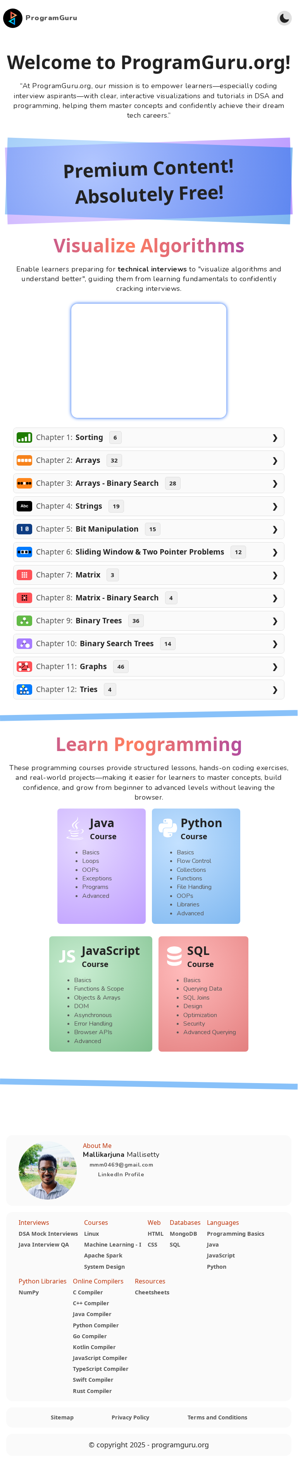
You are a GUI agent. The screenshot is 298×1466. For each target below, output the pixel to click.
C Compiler (88, 1292)
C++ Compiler (91, 1303)
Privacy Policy (130, 1417)
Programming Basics (235, 1233)
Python (216, 1266)
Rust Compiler (92, 1391)
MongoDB (183, 1233)
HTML (156, 1233)
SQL (175, 1244)
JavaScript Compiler (100, 1358)
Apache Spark (103, 1255)
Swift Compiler (93, 1379)
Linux (91, 1233)
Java (213, 1244)
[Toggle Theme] (284, 18)
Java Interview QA (44, 1244)
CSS (152, 1244)
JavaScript (221, 1255)
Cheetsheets (152, 1292)
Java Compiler (92, 1314)
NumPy (29, 1292)
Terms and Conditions (217, 1417)
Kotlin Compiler (94, 1347)
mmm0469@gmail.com (121, 1165)
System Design (104, 1266)
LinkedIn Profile (121, 1174)
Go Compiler (90, 1336)
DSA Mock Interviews (48, 1233)
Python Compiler (96, 1325)
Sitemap (62, 1417)
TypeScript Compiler (101, 1368)
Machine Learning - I (112, 1244)
